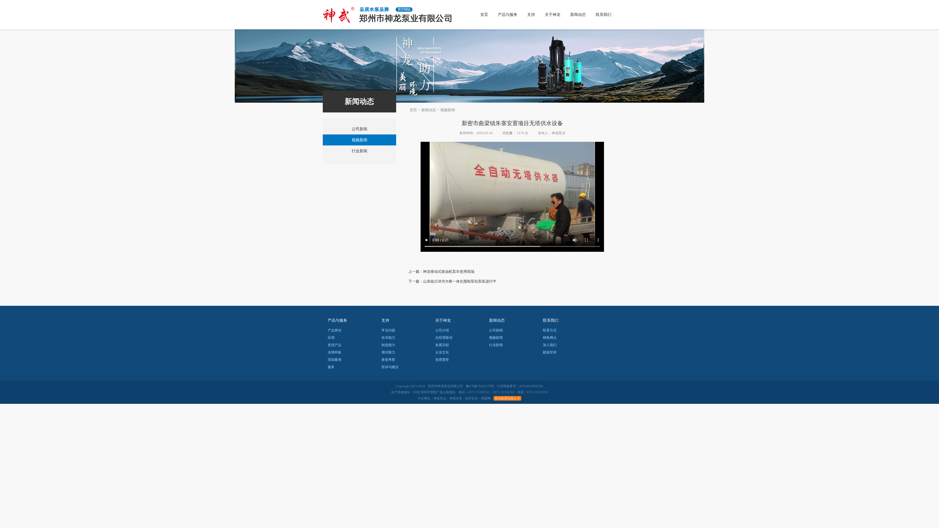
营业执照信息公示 (507, 398)
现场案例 (334, 360)
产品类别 (334, 330)
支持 (531, 14)
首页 (484, 14)
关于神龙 (552, 14)
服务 (331, 367)
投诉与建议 (390, 367)
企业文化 (442, 352)
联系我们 (603, 14)
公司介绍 (442, 330)
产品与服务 (507, 14)
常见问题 (388, 330)
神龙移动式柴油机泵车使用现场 (448, 272)
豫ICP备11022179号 (480, 386)
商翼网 (486, 398)
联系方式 (550, 330)
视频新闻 (447, 110)
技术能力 (388, 338)
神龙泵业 (440, 398)
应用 (331, 338)
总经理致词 (443, 338)
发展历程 (442, 345)
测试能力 (388, 352)
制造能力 (388, 345)
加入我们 (550, 345)
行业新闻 (359, 151)
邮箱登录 (550, 352)
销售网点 (550, 338)
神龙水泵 (455, 398)
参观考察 (388, 360)
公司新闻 (359, 129)
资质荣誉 (442, 360)
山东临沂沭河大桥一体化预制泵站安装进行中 (459, 281)
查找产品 (334, 345)
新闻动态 (578, 14)
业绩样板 (334, 352)
